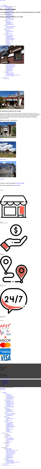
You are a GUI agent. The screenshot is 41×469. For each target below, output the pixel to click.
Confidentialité (4, 383)
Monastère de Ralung (10, 13)
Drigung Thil (8, 14)
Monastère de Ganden (10, 18)
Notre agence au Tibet (10, 72)
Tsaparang (8, 43)
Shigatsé (5, 29)
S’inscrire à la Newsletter (4, 378)
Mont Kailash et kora (10, 425)
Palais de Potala (9, 394)
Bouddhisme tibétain (9, 457)
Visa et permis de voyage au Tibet (12, 450)
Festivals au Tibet (9, 68)
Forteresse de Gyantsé (10, 27)
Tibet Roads (2, 6)
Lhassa (5, 6)
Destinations (4, 5)
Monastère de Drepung (10, 397)
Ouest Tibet (6, 34)
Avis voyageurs (4, 381)
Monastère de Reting (9, 403)
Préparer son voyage (7, 448)
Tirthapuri (8, 42)
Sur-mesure (8, 434)
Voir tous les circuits (20, 183)
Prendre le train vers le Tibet (11, 65)
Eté (7, 444)
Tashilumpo (8, 30)
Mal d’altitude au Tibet (10, 67)
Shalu (7, 32)
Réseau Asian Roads (9, 73)
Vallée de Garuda (9, 44)
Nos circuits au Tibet (5, 380)
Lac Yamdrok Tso (9, 28)
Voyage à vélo (8, 441)
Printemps (8, 443)
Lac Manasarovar (9, 36)
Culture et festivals (9, 439)
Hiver (7, 446)
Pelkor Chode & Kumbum (10, 26)
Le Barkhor (8, 395)
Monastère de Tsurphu (10, 15)
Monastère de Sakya (9, 427)
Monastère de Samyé (9, 22)
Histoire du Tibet (9, 456)
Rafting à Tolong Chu (10, 19)
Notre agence (6, 71)
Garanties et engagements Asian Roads (12, 74)
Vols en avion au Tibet (10, 64)
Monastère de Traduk (10, 24)
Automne (8, 445)
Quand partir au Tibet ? (10, 66)
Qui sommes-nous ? (5, 379)
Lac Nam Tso (8, 17)
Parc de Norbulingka (9, 399)
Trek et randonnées (9, 437)
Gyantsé (5, 25)
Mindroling (8, 21)
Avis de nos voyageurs (10, 75)
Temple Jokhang (9, 10)
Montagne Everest (9, 37)
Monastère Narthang (9, 31)
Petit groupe (8, 435)
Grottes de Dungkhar (10, 35)
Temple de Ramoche (9, 396)
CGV (3, 384)
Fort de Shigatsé (9, 33)
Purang (7, 40)
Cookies (21, 386)
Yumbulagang (8, 23)
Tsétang (5, 20)
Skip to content (2, 0)
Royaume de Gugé (9, 41)
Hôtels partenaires (9, 449)
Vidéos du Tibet (9, 458)
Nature (7, 440)
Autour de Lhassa (7, 400)
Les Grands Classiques (10, 438)
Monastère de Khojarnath (10, 426)
